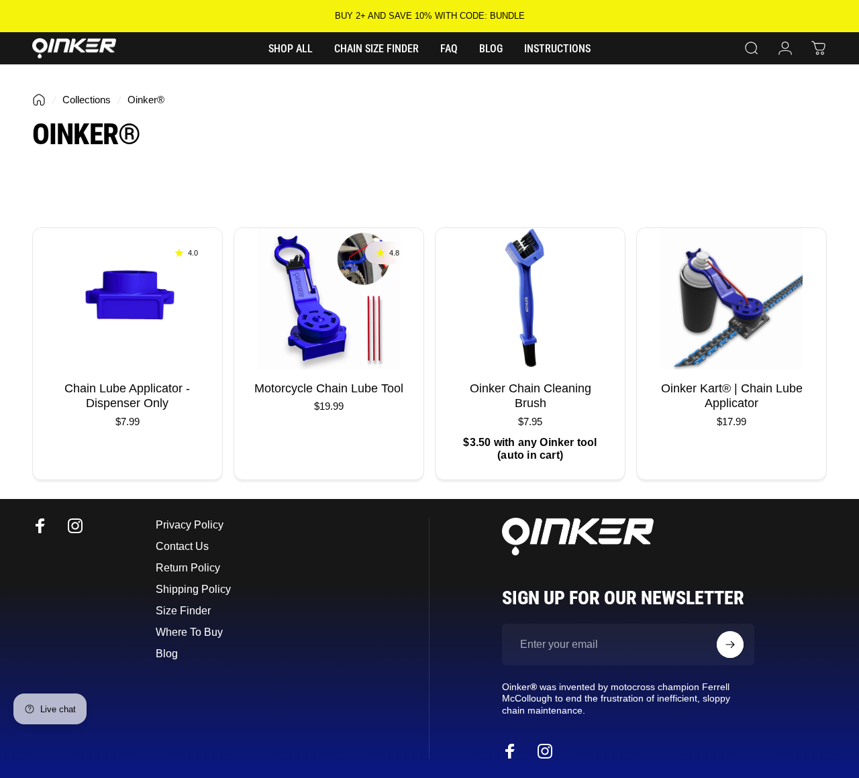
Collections (86, 99)
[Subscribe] (730, 644)
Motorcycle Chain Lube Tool (328, 388)
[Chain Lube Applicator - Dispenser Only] (127, 299)
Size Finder (183, 610)
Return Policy (188, 567)
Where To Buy (189, 632)
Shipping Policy (193, 589)
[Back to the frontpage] (39, 100)
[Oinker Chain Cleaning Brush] (530, 299)
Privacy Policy (189, 524)
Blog (167, 653)
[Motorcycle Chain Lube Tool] (328, 299)
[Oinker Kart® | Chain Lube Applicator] (731, 299)
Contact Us (182, 546)
